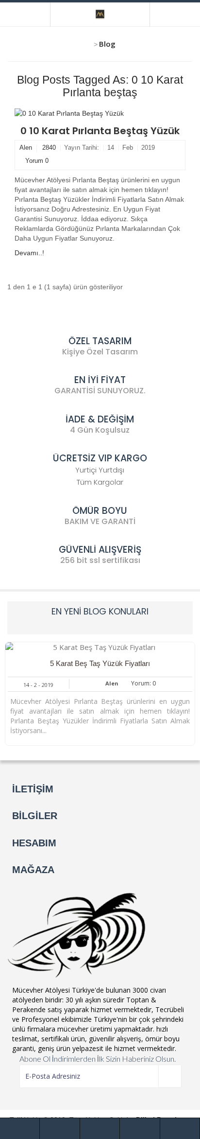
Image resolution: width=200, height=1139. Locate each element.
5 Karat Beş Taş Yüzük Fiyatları (100, 663)
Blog (107, 44)
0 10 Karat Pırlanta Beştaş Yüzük (100, 131)
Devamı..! (29, 253)
